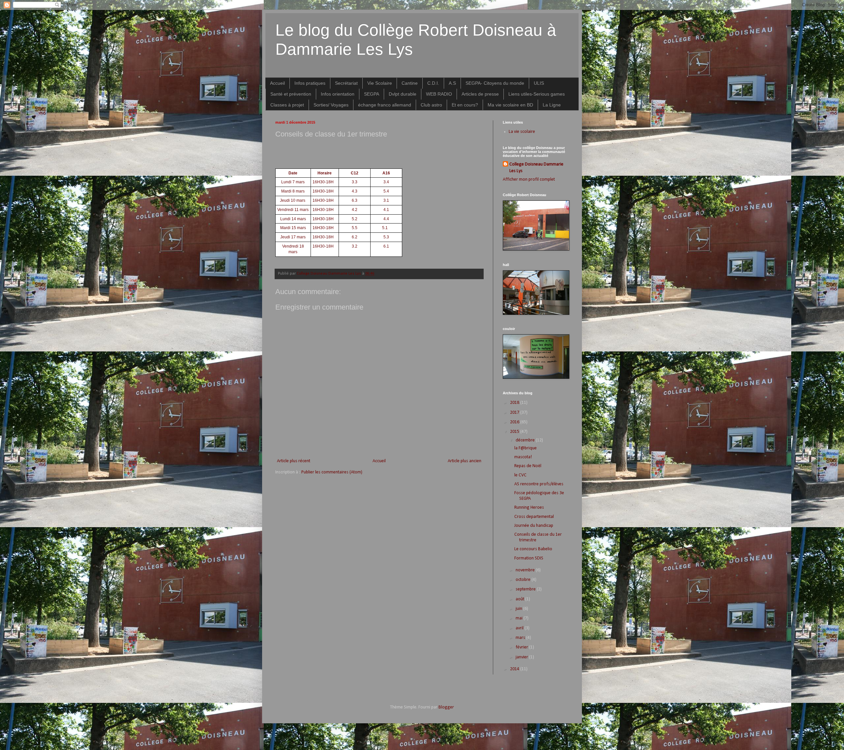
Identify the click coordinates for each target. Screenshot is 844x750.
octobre (523, 579)
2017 (515, 412)
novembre (526, 570)
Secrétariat (346, 83)
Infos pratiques (309, 83)
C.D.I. (433, 83)
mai (520, 618)
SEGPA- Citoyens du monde (495, 83)
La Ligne (552, 104)
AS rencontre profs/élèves (538, 484)
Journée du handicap (533, 525)
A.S (452, 83)
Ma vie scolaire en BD (510, 104)
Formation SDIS (528, 558)
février (522, 647)
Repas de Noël (527, 466)
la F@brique (525, 448)
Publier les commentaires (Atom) (331, 472)
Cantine (410, 83)
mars (521, 637)
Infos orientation (337, 94)
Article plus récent (293, 461)
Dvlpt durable (402, 94)
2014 (515, 669)
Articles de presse (480, 94)
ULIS (539, 83)
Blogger (446, 707)
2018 (515, 402)
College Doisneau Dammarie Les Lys (536, 167)
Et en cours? (465, 104)
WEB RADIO (439, 94)
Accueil (277, 83)
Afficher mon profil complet (529, 179)
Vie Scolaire (379, 83)
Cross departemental (534, 516)
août (520, 599)
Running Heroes (529, 507)
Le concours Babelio (533, 549)
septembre (526, 589)
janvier (522, 657)
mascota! (523, 457)
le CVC (520, 475)
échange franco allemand (384, 104)
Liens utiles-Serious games (536, 94)
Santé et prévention (290, 94)
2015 (515, 431)
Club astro (431, 104)
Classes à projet (287, 104)
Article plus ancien (464, 461)
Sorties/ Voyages (331, 104)
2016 (515, 422)
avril (520, 628)
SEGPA (371, 94)
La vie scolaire (522, 131)
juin (519, 608)
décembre (526, 440)
